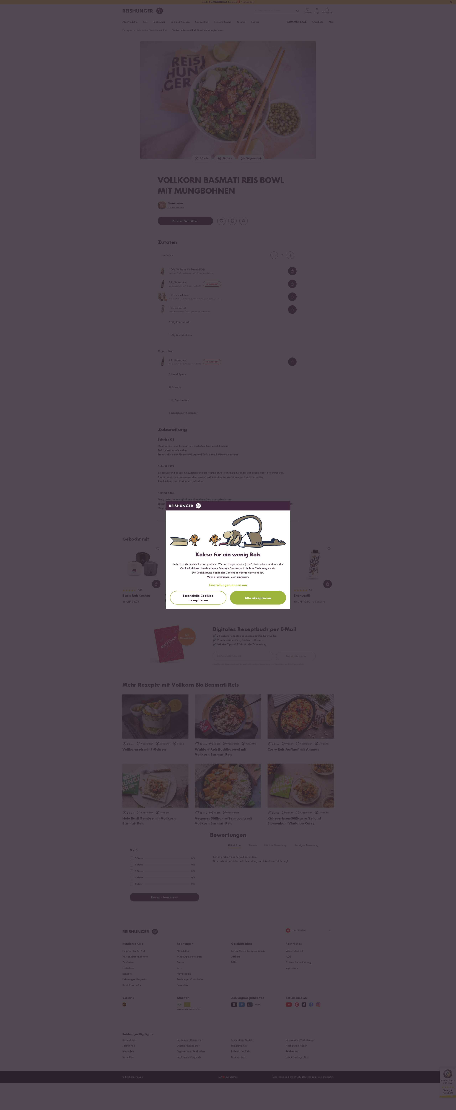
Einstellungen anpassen (228, 585)
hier (251, 572)
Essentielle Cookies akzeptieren (198, 598)
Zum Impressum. (240, 577)
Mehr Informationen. (218, 577)
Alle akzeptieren (258, 598)
